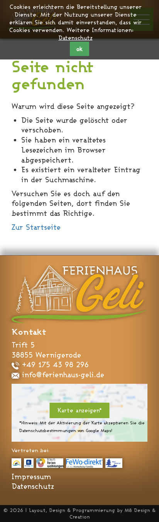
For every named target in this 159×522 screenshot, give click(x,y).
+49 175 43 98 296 (54, 364)
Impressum (31, 476)
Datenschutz (76, 37)
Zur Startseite (36, 227)
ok (79, 49)
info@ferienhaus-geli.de (61, 374)
